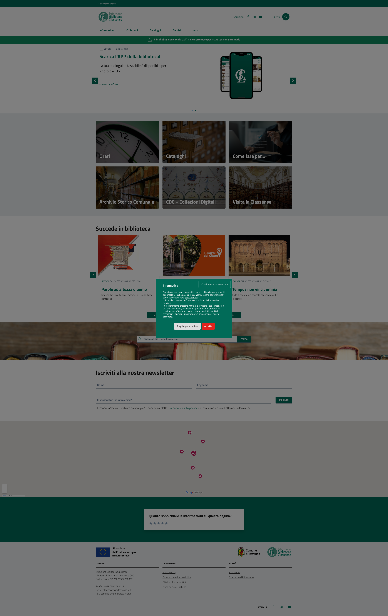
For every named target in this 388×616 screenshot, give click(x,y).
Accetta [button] (208, 326)
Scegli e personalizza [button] (187, 326)
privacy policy (191, 297)
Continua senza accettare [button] (214, 284)
